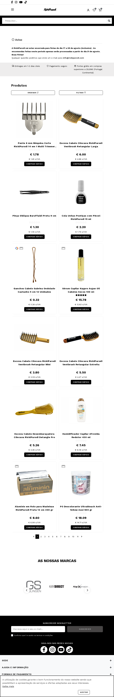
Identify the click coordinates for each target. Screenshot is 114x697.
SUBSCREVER (85, 629)
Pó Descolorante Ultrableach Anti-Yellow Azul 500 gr (81, 508)
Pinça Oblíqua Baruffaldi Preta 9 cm (34, 215)
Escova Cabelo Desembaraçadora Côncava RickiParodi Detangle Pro (34, 436)
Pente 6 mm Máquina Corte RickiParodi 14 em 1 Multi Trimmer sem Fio (34, 145)
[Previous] (27, 590)
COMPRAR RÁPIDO (34, 164)
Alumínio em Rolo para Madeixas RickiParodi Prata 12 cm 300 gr (34, 508)
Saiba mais (8, 686)
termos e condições (45, 635)
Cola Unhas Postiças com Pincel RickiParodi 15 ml (81, 217)
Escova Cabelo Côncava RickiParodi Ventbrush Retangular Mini (34, 363)
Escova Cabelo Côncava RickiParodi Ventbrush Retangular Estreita (81, 363)
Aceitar (84, 692)
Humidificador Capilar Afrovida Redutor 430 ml (81, 436)
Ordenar (32, 93)
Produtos (19, 85)
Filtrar (80, 93)
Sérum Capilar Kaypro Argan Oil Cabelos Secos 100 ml (81, 290)
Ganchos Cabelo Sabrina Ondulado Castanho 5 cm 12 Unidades (34, 290)
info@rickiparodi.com (73, 58)
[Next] (87, 590)
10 (73, 536)
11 (77, 536)
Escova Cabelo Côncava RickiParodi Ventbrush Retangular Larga (81, 145)
